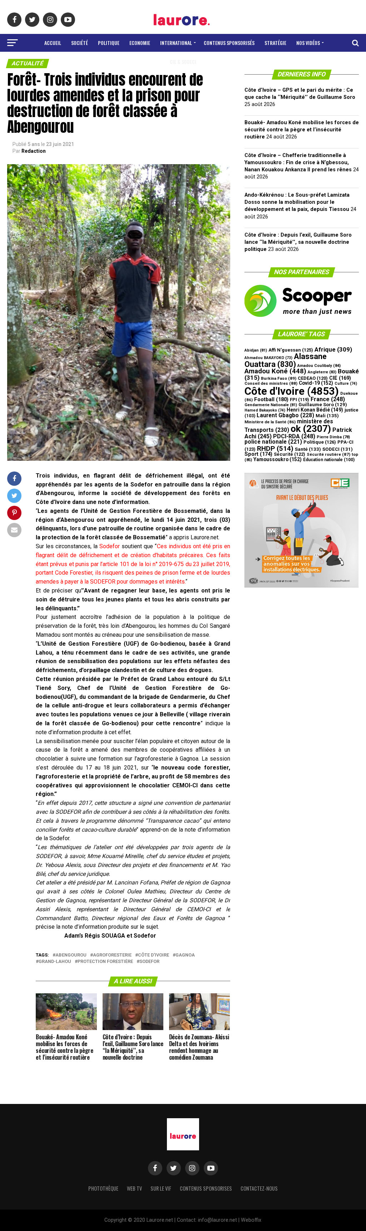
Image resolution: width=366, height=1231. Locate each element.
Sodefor (149, 961)
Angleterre (322, 372)
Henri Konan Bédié (315, 410)
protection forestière (105, 961)
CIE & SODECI (183, 61)
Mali (327, 415)
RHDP (275, 448)
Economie (139, 42)
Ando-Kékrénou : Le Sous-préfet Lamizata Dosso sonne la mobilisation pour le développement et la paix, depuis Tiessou (297, 202)
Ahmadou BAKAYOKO (268, 357)
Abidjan (255, 350)
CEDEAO (313, 378)
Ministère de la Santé (270, 421)
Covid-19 (316, 383)
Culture (346, 383)
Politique (108, 42)
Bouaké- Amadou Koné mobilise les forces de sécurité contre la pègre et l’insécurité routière (301, 130)
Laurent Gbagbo (285, 415)
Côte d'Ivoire (153, 955)
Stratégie (275, 42)
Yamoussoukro (277, 459)
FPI (299, 399)
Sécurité (289, 454)
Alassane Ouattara (285, 360)
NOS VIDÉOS (308, 42)
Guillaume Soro (322, 404)
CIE (340, 378)
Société (79, 42)
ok (311, 428)
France (328, 399)
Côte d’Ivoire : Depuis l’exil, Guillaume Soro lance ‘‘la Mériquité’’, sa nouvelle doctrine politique (298, 242)
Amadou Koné (275, 371)
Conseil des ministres (270, 383)
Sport (258, 454)
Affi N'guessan (290, 350)
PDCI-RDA (294, 436)
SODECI (337, 449)
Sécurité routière (328, 454)
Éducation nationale (329, 459)
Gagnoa (185, 955)
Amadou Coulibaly (319, 365)
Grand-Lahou (55, 961)
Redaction (33, 151)
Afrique (333, 349)
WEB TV (134, 1188)
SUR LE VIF (160, 1188)
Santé (308, 449)
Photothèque (103, 1188)
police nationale (273, 442)
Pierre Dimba (333, 437)
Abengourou (70, 955)
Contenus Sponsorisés (229, 42)
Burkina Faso (278, 378)
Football (271, 399)
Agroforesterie (112, 955)
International (176, 42)
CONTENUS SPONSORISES (206, 1188)
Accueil (52, 42)
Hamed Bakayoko (264, 410)
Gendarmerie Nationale (270, 405)
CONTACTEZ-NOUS (259, 1188)
